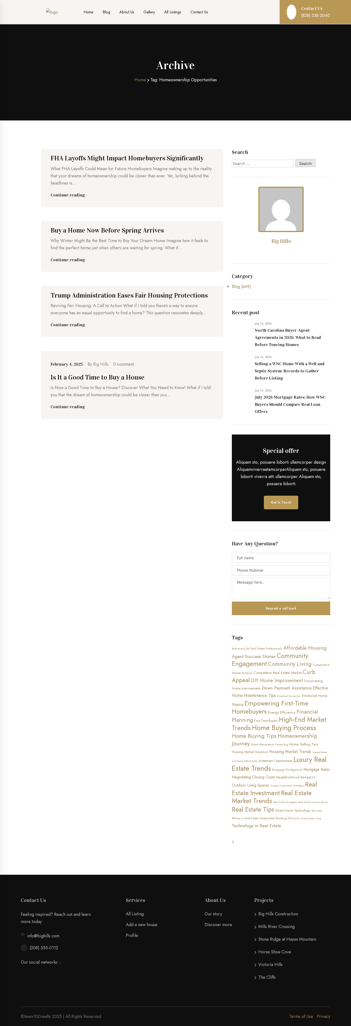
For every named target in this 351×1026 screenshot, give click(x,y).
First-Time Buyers (266, 720)
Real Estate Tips (253, 809)
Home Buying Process (284, 728)
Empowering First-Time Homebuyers (270, 707)
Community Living (290, 664)
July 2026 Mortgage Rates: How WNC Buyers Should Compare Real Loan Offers (290, 404)
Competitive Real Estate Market (277, 672)
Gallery (149, 12)
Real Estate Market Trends (272, 797)
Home (88, 12)
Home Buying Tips (254, 736)
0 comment (123, 364)
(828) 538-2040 (315, 15)
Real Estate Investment (274, 789)
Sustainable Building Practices (279, 818)
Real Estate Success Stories (313, 802)
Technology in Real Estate (256, 825)
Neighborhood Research (295, 777)
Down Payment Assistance (287, 688)
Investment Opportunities (275, 760)
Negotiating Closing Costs (253, 777)
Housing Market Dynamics (250, 751)
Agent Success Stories (254, 656)
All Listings (172, 12)
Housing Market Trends (290, 752)
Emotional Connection (289, 696)
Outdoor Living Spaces (250, 785)
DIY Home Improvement (277, 680)
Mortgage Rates (316, 769)
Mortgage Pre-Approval (287, 770)
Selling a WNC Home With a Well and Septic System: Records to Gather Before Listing (289, 371)
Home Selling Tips (303, 744)
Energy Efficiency (281, 712)
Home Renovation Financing (269, 744)
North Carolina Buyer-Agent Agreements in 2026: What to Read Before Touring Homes (288, 337)
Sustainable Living (311, 818)
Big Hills (100, 364)
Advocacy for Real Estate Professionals (257, 648)
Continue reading (68, 195)
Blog (106, 12)
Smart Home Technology (292, 810)
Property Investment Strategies (287, 785)
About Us (126, 12)
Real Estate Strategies (285, 802)
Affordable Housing (304, 647)
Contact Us (199, 12)
